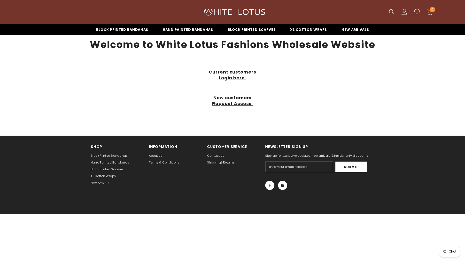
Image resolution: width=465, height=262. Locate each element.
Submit (351, 166)
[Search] (391, 11)
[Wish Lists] (417, 12)
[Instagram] (282, 185)
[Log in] (404, 12)
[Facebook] (269, 185)
